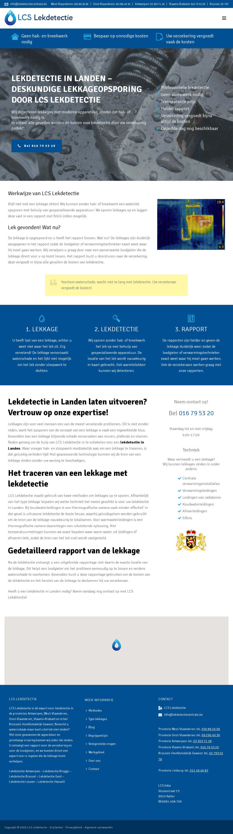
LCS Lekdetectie (37, 827)
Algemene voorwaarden (99, 827)
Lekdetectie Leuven (22, 782)
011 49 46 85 (34, 12)
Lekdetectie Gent (50, 776)
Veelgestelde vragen (102, 744)
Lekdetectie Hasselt (51, 782)
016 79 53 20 (198, 4)
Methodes (95, 710)
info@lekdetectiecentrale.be (28, 4)
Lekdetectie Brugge (56, 771)
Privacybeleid (74, 827)
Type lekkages (98, 719)
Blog (92, 727)
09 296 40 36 (123, 4)
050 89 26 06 (81, 4)
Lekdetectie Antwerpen (24, 771)
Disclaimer (56, 827)
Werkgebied (96, 752)
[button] (116, 644)
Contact (94, 769)
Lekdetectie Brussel (22, 776)
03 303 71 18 (157, 4)
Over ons (95, 761)
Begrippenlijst (98, 736)
